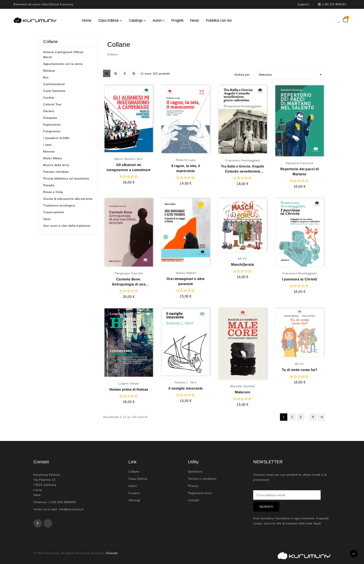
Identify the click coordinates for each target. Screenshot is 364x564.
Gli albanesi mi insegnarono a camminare (129, 167)
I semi (47, 144)
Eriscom (112, 553)
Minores (49, 151)
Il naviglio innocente (186, 388)
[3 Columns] (115, 73)
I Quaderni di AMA (56, 138)
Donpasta (50, 117)
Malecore (242, 392)
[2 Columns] (124, 73)
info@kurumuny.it (71, 509)
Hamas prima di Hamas (128, 389)
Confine (48, 97)
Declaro (48, 111)
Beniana (49, 70)
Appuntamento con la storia (63, 64)
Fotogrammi (51, 131)
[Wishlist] (340, 19)
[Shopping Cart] (345, 19)
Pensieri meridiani (56, 171)
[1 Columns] (133, 73)
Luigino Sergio (128, 383)
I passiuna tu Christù (299, 279)
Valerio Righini (185, 273)
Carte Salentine (54, 90)
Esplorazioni (52, 124)
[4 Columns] (106, 73)
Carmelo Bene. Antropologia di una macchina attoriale (129, 282)
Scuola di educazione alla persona (67, 198)
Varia (47, 219)
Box (46, 77)
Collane (50, 41)
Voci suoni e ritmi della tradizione (67, 225)
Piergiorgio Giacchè (129, 273)
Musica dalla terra (56, 165)
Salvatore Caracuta (299, 163)
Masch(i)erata (242, 264)
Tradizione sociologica (59, 205)
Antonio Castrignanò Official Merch (63, 54)
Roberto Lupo (185, 160)
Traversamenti (53, 212)
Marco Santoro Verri (128, 159)
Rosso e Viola (53, 192)
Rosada (48, 185)
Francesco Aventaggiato (242, 160)
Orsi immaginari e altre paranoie (186, 281)
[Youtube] (48, 523)
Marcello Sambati (242, 386)
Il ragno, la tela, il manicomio (185, 168)
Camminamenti (54, 84)
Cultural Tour (52, 104)
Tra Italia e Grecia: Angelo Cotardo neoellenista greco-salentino (242, 169)
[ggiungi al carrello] (137, 118)
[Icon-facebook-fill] (37, 523)
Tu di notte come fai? (299, 370)
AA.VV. (243, 258)
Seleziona (291, 74)
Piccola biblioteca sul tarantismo (66, 178)
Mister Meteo (52, 158)
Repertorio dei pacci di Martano (299, 171)
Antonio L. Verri (186, 382)
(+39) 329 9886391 (62, 502)
